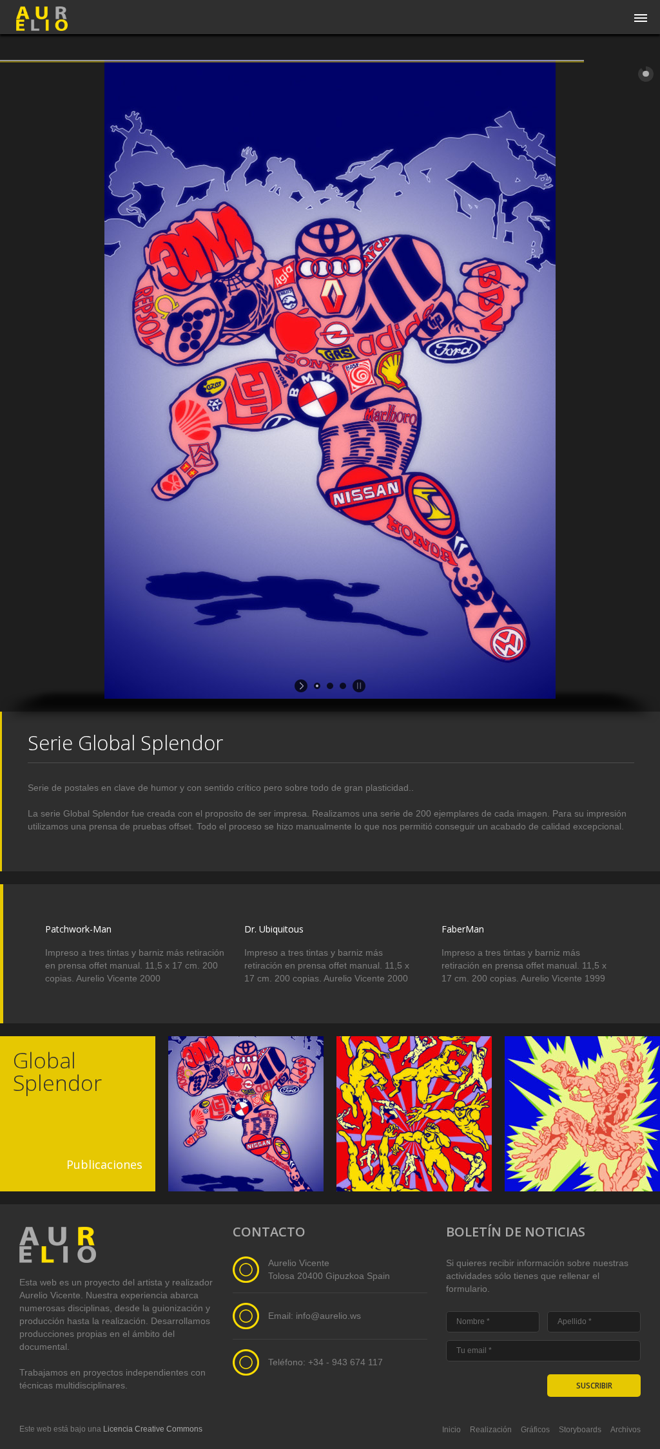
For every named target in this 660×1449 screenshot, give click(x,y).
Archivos (625, 1429)
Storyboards (580, 1429)
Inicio (451, 1429)
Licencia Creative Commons (152, 1429)
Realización (491, 1429)
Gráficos (535, 1429)
